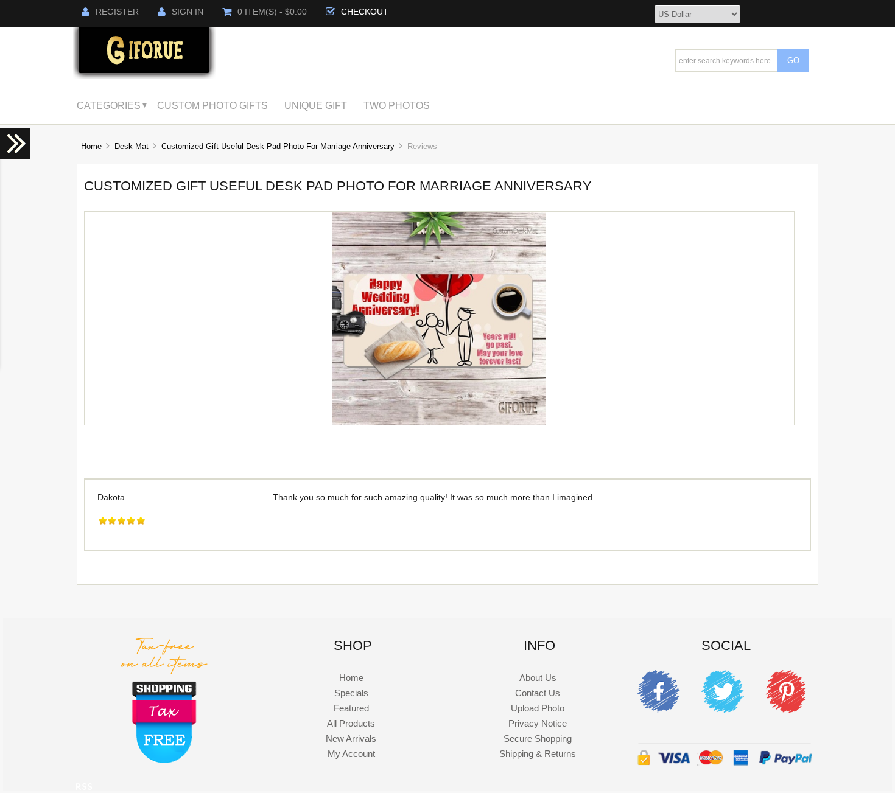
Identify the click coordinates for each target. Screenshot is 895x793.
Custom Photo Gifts (212, 105)
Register (117, 11)
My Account (351, 754)
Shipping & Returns (537, 754)
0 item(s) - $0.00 (272, 11)
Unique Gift (315, 105)
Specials (351, 693)
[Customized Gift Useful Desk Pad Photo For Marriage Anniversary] (439, 422)
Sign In (187, 11)
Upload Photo (537, 708)
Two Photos (396, 105)
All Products (351, 723)
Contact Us (537, 693)
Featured (351, 708)
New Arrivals (351, 738)
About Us (537, 677)
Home (91, 146)
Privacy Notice (537, 723)
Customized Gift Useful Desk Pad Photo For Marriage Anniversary (278, 146)
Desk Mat (131, 146)
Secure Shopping (538, 738)
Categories (109, 105)
